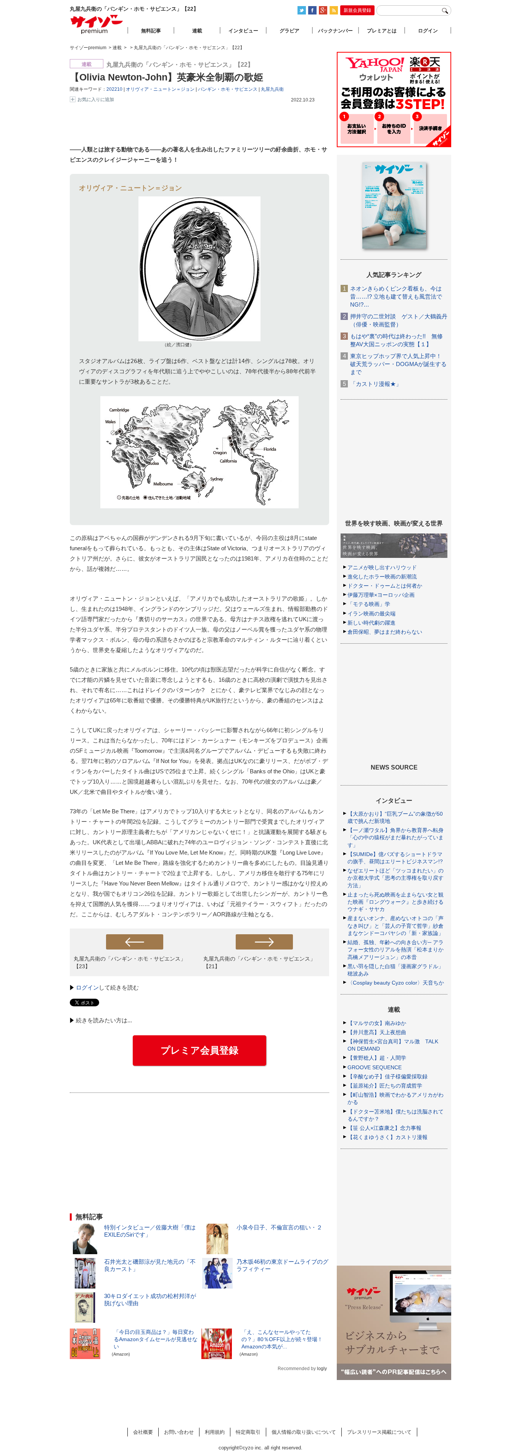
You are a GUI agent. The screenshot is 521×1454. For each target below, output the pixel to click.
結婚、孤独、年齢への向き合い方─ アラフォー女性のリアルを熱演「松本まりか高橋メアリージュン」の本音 (395, 949)
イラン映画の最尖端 (371, 614)
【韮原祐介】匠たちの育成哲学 (384, 1086)
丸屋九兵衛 (272, 89)
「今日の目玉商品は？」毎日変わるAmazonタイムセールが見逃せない (156, 1339)
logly (322, 1368)
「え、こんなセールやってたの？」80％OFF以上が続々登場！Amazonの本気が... (282, 1339)
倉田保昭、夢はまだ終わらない (384, 632)
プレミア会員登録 (199, 1050)
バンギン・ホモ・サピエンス (227, 89)
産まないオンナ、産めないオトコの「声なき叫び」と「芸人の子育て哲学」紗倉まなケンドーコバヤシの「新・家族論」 (395, 925)
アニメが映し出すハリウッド (382, 567)
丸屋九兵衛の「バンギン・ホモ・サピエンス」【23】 (130, 962)
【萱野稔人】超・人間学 (376, 1058)
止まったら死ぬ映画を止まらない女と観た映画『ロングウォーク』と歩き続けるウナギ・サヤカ (395, 902)
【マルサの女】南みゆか (376, 1023)
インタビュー (243, 31)
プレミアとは (382, 31)
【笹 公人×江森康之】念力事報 (384, 1128)
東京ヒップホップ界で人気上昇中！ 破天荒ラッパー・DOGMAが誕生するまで (398, 364)
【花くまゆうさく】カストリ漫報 (387, 1137)
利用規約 (215, 1432)
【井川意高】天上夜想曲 (376, 1032)
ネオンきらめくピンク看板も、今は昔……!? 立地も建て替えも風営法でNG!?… (396, 296)
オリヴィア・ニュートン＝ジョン (160, 89)
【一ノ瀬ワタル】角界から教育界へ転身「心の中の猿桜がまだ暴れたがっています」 (395, 837)
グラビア (289, 31)
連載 (197, 31)
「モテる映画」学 (368, 604)
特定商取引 (248, 1432)
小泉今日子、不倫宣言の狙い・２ (279, 1227)
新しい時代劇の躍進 (371, 623)
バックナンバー (335, 31)
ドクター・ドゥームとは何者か (384, 586)
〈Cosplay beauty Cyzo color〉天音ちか (395, 983)
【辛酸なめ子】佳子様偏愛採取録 (387, 1076)
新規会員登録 (357, 10)
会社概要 (143, 1432)
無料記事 (151, 31)
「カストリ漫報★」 (376, 384)
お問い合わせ (179, 1432)
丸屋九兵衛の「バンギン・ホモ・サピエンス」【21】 (259, 962)
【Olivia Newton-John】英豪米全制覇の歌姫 (166, 77)
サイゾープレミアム (97, 24)
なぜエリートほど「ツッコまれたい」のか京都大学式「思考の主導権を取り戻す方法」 (395, 878)
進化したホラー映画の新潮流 (382, 577)
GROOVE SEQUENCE (374, 1067)
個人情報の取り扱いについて (304, 1432)
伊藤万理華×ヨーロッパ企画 (381, 595)
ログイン (87, 987)
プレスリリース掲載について (379, 1432)
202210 (114, 89)
